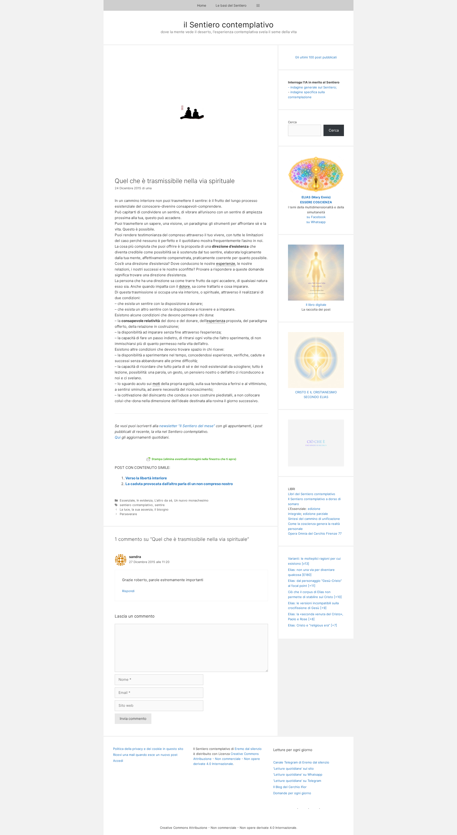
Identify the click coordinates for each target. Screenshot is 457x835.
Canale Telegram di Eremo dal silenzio (301, 762)
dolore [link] (184, 286)
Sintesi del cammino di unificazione (314, 519)
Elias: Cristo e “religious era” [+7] (312, 625)
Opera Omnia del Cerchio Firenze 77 (315, 533)
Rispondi (128, 591)
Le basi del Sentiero (231, 5)
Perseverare (128, 514)
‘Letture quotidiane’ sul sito (293, 768)
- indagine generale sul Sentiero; (312, 87)
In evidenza (145, 500)
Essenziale (127, 500)
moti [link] (156, 383)
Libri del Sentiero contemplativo (311, 494)
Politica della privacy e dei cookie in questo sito (148, 749)
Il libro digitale (316, 305)
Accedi (118, 761)
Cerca (292, 122)
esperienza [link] (215, 320)
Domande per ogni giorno (292, 793)
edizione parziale (315, 514)
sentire (159, 505)
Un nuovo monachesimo (191, 500)
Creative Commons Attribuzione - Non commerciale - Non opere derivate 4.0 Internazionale (226, 759)
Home (201, 5)
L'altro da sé (163, 500)
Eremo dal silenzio (248, 749)
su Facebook (316, 217)
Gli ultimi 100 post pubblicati (316, 57)
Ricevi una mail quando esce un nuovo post (145, 755)
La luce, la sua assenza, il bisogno (144, 509)
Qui (118, 437)
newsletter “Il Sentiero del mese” (187, 426)
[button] (258, 5)
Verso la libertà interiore (146, 478)
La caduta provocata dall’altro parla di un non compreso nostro (179, 484)
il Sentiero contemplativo (228, 24)
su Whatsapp (316, 222)
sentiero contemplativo (136, 505)
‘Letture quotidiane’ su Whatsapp (297, 774)
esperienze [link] (225, 263)
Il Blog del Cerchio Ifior (290, 787)
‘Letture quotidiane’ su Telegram (297, 781)
